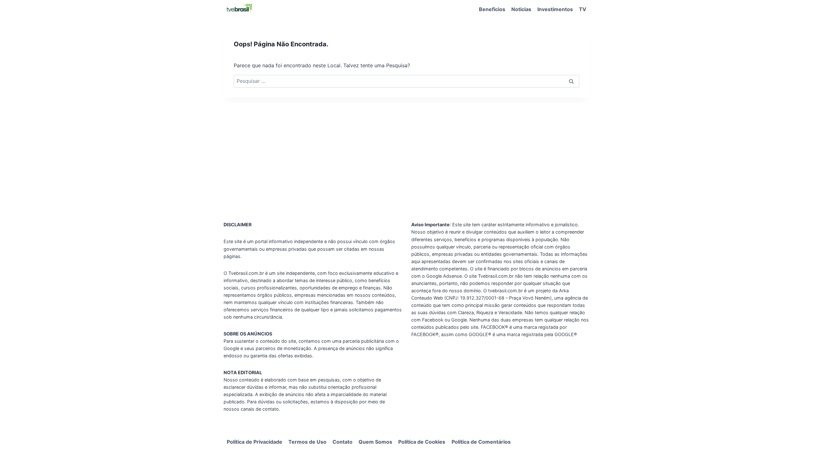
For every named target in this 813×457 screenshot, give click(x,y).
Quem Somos (375, 442)
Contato (343, 442)
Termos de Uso (307, 442)
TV (582, 9)
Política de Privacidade (254, 442)
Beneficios (492, 9)
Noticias (521, 9)
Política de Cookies (421, 442)
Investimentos (555, 9)
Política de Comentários (481, 442)
